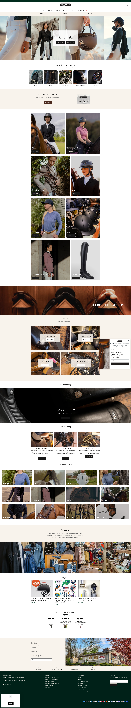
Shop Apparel (60, 42)
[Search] (3, 5)
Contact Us (80, 677)
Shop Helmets (70, 42)
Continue (119, 363)
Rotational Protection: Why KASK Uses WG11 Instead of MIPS (41, 599)
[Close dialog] (129, 341)
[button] (64, 629)
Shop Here (47, 102)
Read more (33, 602)
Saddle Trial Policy (81, 683)
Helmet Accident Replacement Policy (52, 683)
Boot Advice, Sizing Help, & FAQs (52, 677)
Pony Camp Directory (49, 681)
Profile (119, 1)
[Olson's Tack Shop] (65, 5)
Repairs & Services (49, 685)
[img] (65, 614)
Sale (87, 10)
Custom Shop (65, 10)
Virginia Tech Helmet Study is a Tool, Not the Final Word (88, 599)
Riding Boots (58, 10)
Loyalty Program (81, 689)
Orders (116, 1)
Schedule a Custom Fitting (83, 681)
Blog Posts (65, 578)
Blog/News (47, 687)
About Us (80, 679)
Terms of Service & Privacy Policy (84, 693)
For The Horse (73, 10)
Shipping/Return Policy (82, 685)
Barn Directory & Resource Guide (51, 679)
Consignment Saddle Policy (83, 687)
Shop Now (41, 458)
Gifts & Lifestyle (81, 10)
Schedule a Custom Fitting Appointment (65, 1)
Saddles (44, 10)
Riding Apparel (51, 10)
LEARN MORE (9, 310)
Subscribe (113, 684)
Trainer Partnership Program (83, 691)
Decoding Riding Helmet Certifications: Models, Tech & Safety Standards (64, 600)
